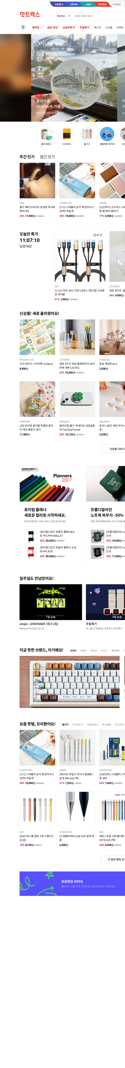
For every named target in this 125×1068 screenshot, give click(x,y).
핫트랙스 (61, 16)
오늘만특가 (69, 27)
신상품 (109, 27)
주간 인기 (27, 156)
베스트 (97, 27)
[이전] (19, 180)
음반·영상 (52, 27)
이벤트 (120, 27)
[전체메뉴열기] (23, 27)
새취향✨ (37, 27)
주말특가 (84, 27)
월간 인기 (47, 156)
